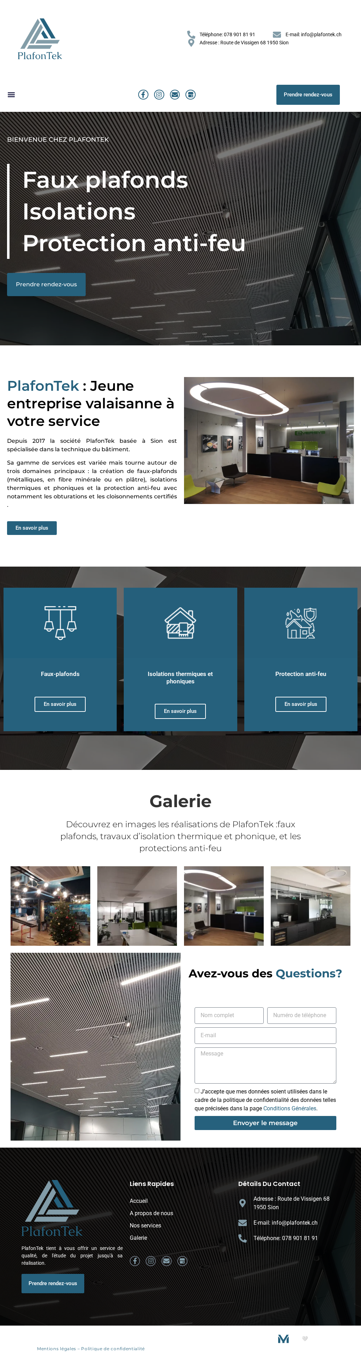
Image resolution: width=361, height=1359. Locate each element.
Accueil (139, 1201)
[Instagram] (159, 95)
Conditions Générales (289, 1108)
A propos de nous (151, 1213)
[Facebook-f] (143, 95)
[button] (11, 95)
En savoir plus (60, 704)
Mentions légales (56, 1348)
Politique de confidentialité (113, 1348)
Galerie (138, 1237)
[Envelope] (175, 95)
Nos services (145, 1225)
